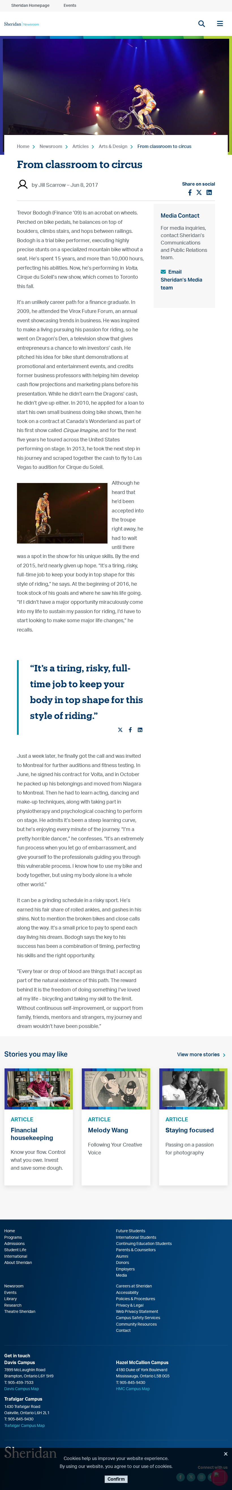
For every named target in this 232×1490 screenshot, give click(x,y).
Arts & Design (113, 146)
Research (13, 1305)
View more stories (198, 1054)
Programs (13, 1238)
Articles (80, 146)
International (15, 1257)
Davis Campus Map (21, 1389)
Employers (125, 1269)
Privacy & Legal (129, 1305)
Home (23, 146)
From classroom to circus (164, 146)
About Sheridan (18, 1263)
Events (70, 6)
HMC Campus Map (133, 1389)
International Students (136, 1238)
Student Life (15, 1250)
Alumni (122, 1257)
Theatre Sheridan (19, 1312)
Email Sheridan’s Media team (181, 280)
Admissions (14, 1244)
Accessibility (127, 1293)
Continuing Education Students (144, 1244)
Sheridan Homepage (30, 6)
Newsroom (51, 146)
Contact (123, 1331)
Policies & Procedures (135, 1299)
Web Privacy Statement (137, 1312)
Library (10, 1299)
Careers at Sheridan (134, 1286)
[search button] (201, 24)
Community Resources (136, 1324)
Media (121, 1276)
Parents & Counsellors (136, 1250)
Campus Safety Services (138, 1318)
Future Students (130, 1231)
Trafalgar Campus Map (24, 1426)
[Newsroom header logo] (21, 23)
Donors (122, 1263)
